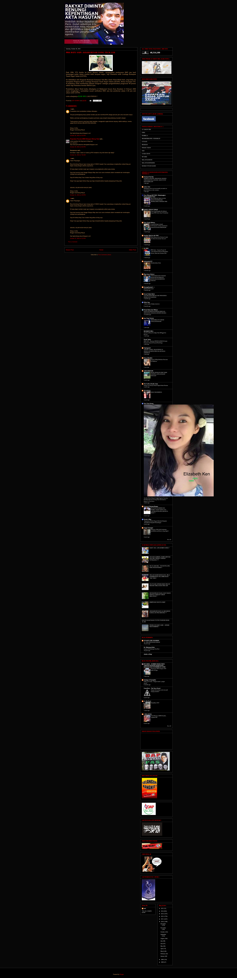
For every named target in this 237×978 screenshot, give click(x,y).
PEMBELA (145, 135)
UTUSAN (144, 141)
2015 (162, 908)
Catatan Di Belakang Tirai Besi (151, 649)
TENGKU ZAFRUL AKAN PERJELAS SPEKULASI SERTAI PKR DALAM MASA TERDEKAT (154, 351)
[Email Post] (90, 100)
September (163, 934)
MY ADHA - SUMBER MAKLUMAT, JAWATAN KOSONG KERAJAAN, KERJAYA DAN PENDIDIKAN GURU (155, 665)
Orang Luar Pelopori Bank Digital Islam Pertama (156, 385)
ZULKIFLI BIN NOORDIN (151, 640)
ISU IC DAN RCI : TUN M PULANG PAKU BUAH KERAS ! (160, 566)
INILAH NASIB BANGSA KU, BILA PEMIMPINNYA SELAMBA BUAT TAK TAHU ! (160, 576)
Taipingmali (147, 348)
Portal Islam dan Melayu (151, 310)
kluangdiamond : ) (149, 287)
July (162, 941)
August (163, 938)
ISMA (143, 132)
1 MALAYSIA (148, 714)
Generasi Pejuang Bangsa (151, 506)
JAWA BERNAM (148, 371)
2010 (162, 921)
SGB (143, 150)
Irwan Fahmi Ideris (149, 294)
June (162, 943)
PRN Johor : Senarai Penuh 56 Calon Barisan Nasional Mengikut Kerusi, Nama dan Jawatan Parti (159, 251)
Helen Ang (147, 302)
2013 (162, 913)
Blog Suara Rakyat (149, 274)
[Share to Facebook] (99, 101)
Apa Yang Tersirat (149, 318)
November (163, 928)
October (163, 932)
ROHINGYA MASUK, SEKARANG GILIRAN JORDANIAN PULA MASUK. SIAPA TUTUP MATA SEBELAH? (155, 180)
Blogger (122, 974)
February (163, 953)
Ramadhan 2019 (155, 702)
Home (101, 250)
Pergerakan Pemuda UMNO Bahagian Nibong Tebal (84, 139)
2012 (162, 916)
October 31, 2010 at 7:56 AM (78, 155)
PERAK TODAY (146, 147)
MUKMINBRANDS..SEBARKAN (151, 138)
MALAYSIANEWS (147, 160)
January (163, 956)
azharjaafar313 (148, 261)
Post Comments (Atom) (104, 254)
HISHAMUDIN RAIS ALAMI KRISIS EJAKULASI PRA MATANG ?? (160, 611)
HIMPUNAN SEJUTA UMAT (157, 602)
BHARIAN (145, 144)
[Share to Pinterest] (101, 101)
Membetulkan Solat (156, 263)
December (163, 924)
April (162, 948)
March (162, 951)
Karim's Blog (147, 519)
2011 (162, 919)
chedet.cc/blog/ (148, 654)
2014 (162, 911)
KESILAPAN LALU (149, 288)
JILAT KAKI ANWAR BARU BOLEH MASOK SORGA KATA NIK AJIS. (160, 584)
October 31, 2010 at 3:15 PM (78, 238)
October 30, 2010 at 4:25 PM (78, 135)
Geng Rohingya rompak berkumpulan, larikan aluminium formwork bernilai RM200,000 (159, 225)
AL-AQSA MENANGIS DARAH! (152, 642)
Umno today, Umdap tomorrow (152, 304)
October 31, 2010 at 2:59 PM (78, 195)
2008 (162, 962)
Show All (169, 539)
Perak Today (147, 339)
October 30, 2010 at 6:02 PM (78, 147)
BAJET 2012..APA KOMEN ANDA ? (159, 548)
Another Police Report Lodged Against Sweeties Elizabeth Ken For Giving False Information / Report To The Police (156, 499)
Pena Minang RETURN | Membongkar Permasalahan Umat (155, 196)
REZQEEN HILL (148, 331)
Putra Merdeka (148, 358)
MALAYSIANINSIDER (148, 163)
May (162, 946)
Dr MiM (146, 248)
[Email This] (94, 101)
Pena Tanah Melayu (149, 222)
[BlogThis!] (95, 101)
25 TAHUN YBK (146, 129)
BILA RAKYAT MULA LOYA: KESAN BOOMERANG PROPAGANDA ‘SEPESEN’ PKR (159, 200)
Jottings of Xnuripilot (150, 680)
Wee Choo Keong (148, 403)
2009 (162, 959)
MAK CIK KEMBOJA (156, 392)
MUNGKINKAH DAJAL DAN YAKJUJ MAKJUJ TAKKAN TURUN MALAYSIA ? (160, 594)
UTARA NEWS (146, 153)
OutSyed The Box (149, 177)
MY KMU (144, 156)
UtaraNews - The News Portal (152, 688)
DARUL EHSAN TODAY (151, 209)
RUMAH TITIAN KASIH (149, 166)
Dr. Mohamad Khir (149, 647)
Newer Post (70, 250)
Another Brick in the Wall (151, 235)
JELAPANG (147, 390)
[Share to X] (97, 101)
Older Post (132, 250)
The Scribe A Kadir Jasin (151, 384)
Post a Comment (72, 242)
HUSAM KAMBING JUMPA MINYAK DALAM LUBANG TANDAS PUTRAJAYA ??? (160, 558)
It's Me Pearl (147, 701)
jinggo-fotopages (148, 528)
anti (145, 908)
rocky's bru (147, 187)
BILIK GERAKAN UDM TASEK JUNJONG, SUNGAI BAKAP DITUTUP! (159, 374)
